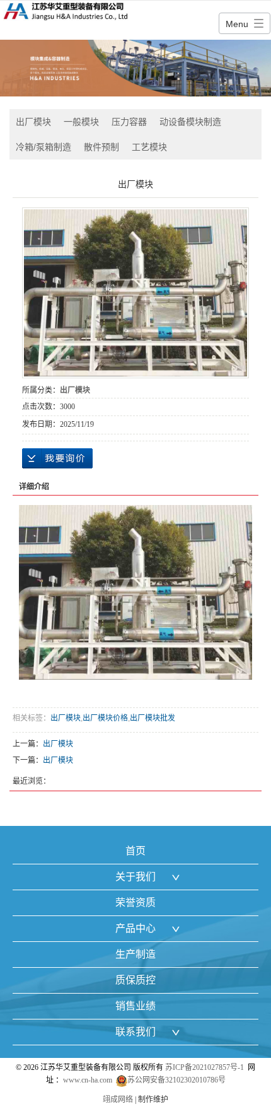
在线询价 (57, 458)
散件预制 (101, 147)
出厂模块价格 (105, 718)
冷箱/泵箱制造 (43, 147)
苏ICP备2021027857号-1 (204, 1067)
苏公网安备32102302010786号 (176, 1080)
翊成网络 (118, 1099)
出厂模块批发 (152, 718)
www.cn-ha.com (87, 1080)
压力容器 (129, 122)
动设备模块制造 (190, 122)
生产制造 (135, 954)
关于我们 (135, 876)
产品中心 (135, 928)
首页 (135, 850)
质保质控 (135, 980)
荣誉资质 (135, 902)
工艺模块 (149, 147)
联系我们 (135, 1031)
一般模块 (81, 122)
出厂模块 (33, 122)
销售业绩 (135, 1006)
